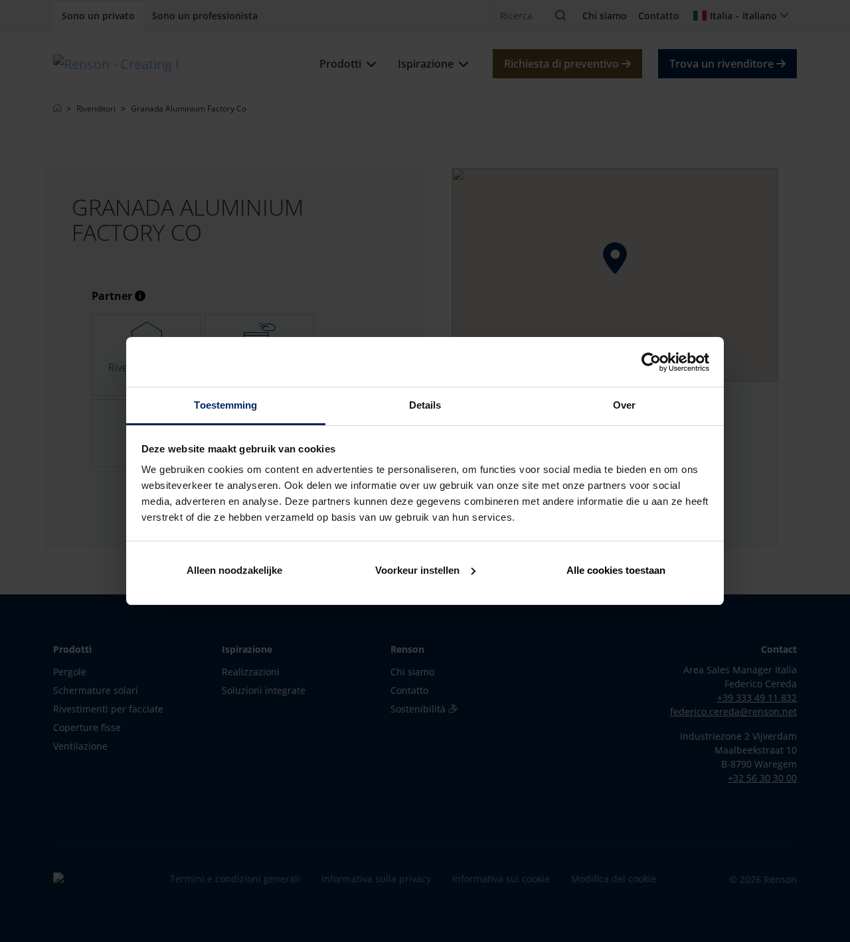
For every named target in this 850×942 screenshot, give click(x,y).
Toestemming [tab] (225, 405)
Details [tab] (425, 405)
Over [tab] (624, 405)
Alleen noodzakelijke (234, 570)
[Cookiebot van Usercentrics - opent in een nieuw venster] (651, 362)
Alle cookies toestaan (615, 570)
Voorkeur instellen (417, 570)
